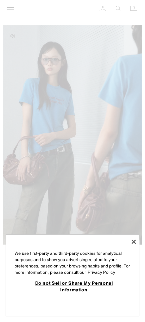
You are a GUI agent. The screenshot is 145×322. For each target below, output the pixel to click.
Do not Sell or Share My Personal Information (74, 286)
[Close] (134, 242)
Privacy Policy (101, 272)
